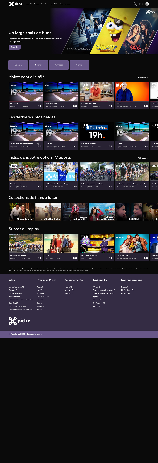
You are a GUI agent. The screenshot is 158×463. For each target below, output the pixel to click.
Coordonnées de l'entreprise (20, 309)
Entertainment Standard (103, 293)
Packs (67, 287)
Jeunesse (40, 306)
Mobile (68, 293)
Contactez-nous (15, 287)
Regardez (14, 47)
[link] (26, 95)
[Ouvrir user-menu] (147, 4)
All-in (95, 287)
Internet (68, 290)
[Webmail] (141, 4)
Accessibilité (14, 297)
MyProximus (126, 290)
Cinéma (40, 300)
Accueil (40, 287)
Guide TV (40, 293)
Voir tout (142, 78)
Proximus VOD (43, 297)
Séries (39, 309)
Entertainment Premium (103, 290)
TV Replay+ (98, 303)
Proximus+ (126, 293)
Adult (95, 306)
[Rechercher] (135, 4)
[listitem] (21, 212)
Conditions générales (17, 306)
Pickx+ (96, 300)
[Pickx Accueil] (19, 321)
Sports (39, 303)
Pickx (123, 287)
